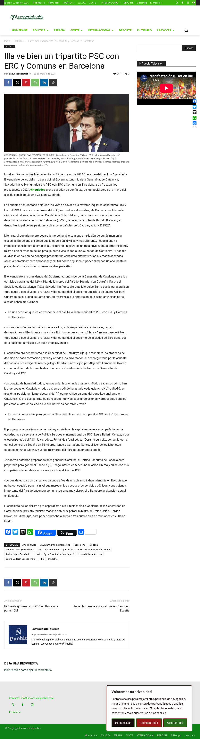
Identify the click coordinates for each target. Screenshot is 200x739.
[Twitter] (177, 3)
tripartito (53, 558)
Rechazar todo (149, 722)
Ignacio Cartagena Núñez (20, 549)
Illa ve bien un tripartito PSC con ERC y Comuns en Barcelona (77, 549)
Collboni (94, 544)
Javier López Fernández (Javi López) (55, 554)
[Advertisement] (99, 17)
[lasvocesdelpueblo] (28, 17)
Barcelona (80, 544)
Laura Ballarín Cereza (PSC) (21, 558)
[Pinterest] (26, 82)
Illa (39, 549)
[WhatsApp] (35, 82)
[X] (17, 82)
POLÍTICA (19, 41)
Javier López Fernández (18, 554)
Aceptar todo (175, 722)
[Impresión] (53, 82)
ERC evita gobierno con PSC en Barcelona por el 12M (31, 608)
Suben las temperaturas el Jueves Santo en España (101, 608)
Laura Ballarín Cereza (90, 554)
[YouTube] (193, 3)
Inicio (7, 41)
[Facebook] (182, 3)
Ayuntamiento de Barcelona (55, 544)
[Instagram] (188, 3)
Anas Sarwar (29, 544)
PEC (42, 558)
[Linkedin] (44, 82)
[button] (186, 30)
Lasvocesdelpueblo (20, 73)
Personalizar (123, 722)
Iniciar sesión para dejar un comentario (28, 670)
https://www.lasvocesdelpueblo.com (49, 634)
